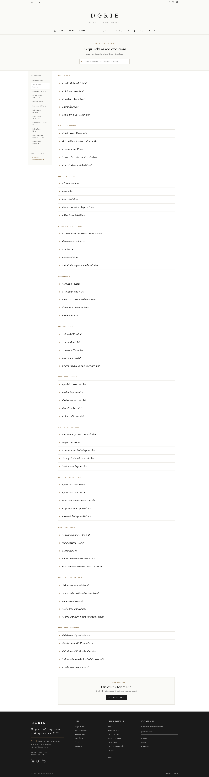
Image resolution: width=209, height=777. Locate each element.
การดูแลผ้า (111, 750)
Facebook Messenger (37, 159)
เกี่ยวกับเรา (144, 738)
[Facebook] (169, 2)
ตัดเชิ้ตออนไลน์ (80, 734)
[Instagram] (173, 2)
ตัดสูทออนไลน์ (79, 727)
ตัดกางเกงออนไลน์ (81, 730)
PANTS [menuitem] (71, 31)
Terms (176, 773)
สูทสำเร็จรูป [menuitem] (107, 31)
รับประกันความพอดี (114, 738)
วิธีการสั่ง (111, 727)
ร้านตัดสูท (78, 742)
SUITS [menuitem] (62, 31)
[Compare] (128, 31)
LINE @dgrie (35, 157)
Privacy (168, 773)
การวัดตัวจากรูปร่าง (114, 734)
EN (32, 2)
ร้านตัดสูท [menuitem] (119, 31)
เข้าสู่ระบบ (143, 31)
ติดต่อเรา (111, 757)
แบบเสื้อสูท (78, 746)
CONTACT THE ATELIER (116, 697)
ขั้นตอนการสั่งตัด (113, 730)
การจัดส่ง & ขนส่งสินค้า (116, 746)
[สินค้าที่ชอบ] (135, 31)
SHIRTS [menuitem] (82, 31)
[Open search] (55, 31)
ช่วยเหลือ (94, 31)
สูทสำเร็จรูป (79, 738)
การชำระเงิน (112, 742)
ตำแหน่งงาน (144, 746)
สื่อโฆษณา (144, 742)
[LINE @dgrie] (177, 2)
